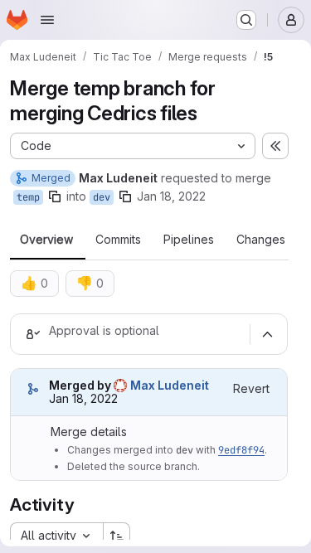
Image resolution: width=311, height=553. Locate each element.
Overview (46, 239)
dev (101, 197)
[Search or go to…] (246, 20)
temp (28, 197)
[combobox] (56, 535)
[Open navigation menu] (47, 20)
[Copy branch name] (55, 196)
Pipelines (188, 239)
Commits (118, 239)
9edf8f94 (241, 450)
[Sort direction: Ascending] (117, 535)
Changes (260, 239)
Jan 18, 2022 (171, 196)
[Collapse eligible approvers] (267, 334)
